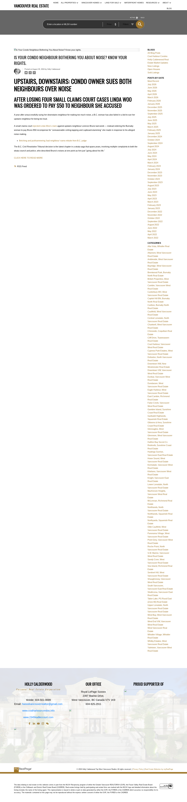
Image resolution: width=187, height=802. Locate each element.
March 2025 (153, 127)
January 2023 (154, 208)
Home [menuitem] (56, 3)
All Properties (68, 3)
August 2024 (153, 146)
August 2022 (153, 225)
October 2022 (154, 218)
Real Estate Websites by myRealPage (159, 769)
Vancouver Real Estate (158, 612)
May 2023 (152, 195)
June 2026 (152, 88)
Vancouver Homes (90, 3)
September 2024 (155, 143)
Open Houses (154, 69)
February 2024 (154, 166)
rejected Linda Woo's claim (45, 126)
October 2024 (154, 140)
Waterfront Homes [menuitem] (134, 3)
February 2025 (154, 130)
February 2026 (154, 101)
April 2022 (152, 234)
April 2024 (152, 159)
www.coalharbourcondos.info (38, 710)
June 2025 (152, 120)
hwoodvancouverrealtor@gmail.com (42, 704)
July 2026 (152, 84)
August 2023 (153, 185)
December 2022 (155, 212)
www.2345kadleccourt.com (38, 717)
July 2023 (152, 189)
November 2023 (155, 176)
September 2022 (155, 221)
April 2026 (152, 94)
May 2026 (152, 91)
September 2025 (155, 114)
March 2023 (153, 202)
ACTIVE (132, 17)
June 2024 (152, 153)
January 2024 (154, 169)
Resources (151, 3)
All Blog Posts (154, 53)
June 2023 (152, 192)
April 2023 (152, 199)
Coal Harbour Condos (157, 56)
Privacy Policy (138, 769)
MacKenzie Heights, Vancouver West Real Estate (157, 494)
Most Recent (153, 81)
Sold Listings (153, 73)
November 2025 (155, 110)
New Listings (153, 66)
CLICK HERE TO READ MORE (28, 158)
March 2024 (153, 163)
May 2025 (152, 123)
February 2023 (154, 205)
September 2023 (155, 182)
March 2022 (153, 238)
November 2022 (155, 215)
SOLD (142, 17)
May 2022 (152, 231)
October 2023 (154, 179)
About (166, 3)
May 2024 (152, 156)
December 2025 (155, 107)
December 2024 (155, 136)
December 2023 (155, 172)
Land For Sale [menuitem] (112, 3)
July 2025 (152, 117)
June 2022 (152, 228)
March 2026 (153, 97)
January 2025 (154, 133)
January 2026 (154, 104)
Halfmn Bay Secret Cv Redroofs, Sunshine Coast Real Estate (159, 445)
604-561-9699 (43, 699)
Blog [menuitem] (169, 8)
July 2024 (152, 150)
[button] (29, 723)
